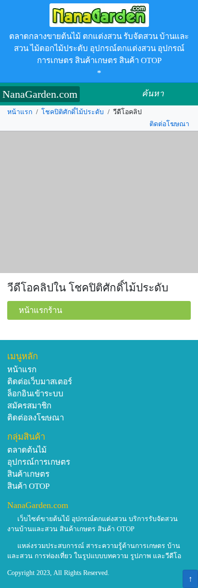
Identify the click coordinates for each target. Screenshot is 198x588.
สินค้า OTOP (28, 486)
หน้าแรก (19, 112)
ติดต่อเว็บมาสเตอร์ (39, 381)
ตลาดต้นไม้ (27, 450)
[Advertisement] (99, 202)
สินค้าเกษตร (28, 474)
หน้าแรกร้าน (40, 310)
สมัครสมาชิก (29, 405)
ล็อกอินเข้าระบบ (35, 393)
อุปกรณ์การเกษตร (38, 462)
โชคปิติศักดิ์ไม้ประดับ (72, 112)
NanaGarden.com (39, 94)
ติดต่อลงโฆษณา (35, 417)
